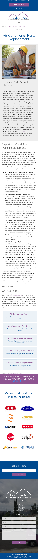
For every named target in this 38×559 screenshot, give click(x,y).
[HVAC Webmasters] (19, 555)
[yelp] (21, 8)
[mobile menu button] (19, 23)
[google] (19, 8)
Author (20, 373)
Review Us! (19, 474)
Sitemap (29, 556)
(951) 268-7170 (19, 5)
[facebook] (16, 8)
